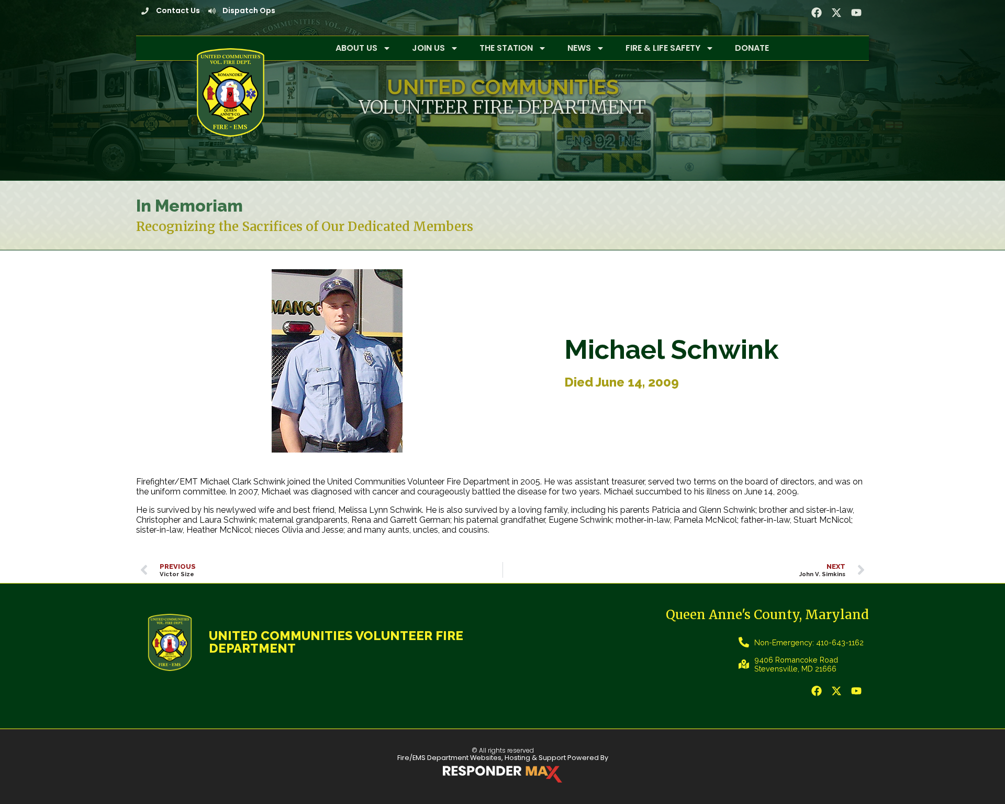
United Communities (503, 86)
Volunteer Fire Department (502, 107)
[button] (836, 691)
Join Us (428, 48)
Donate (752, 48)
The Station (506, 48)
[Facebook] (816, 12)
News (579, 48)
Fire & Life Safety (663, 48)
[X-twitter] (836, 12)
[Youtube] (856, 12)
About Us (356, 48)
